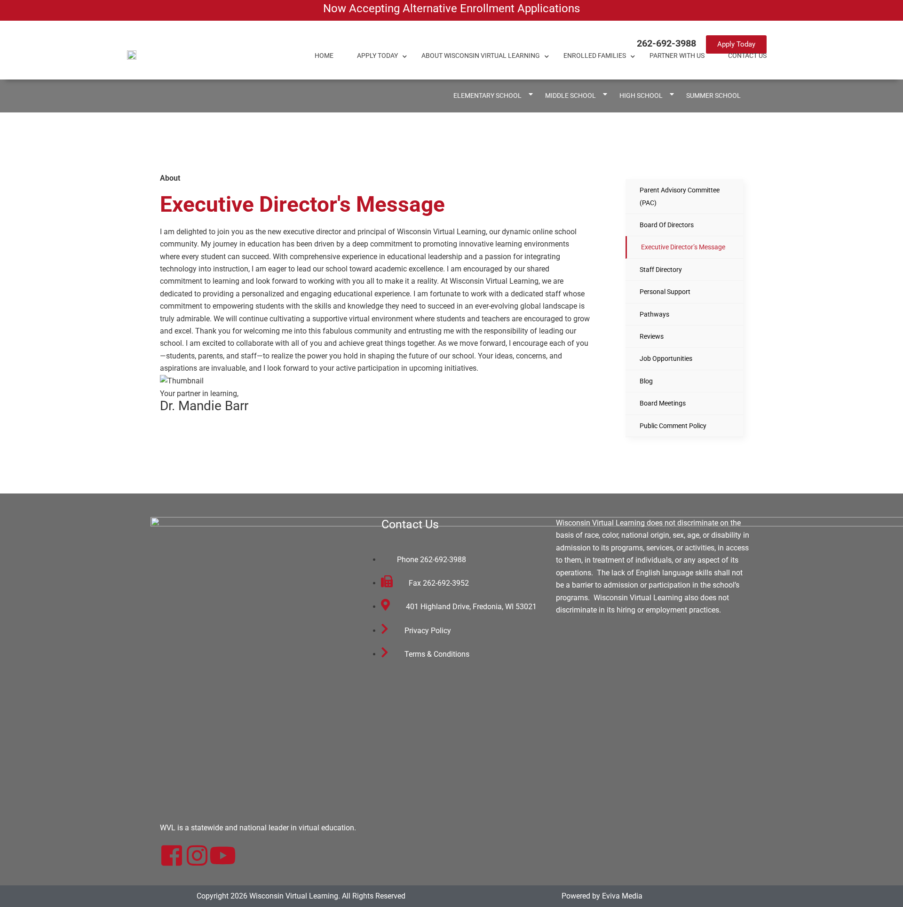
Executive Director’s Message (683, 247)
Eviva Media (622, 895)
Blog (646, 381)
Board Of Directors (667, 225)
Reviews (652, 336)
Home (324, 56)
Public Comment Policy (673, 426)
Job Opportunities (666, 358)
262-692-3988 (666, 43)
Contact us (747, 56)
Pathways (654, 314)
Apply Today (377, 56)
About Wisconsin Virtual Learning (480, 56)
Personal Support (665, 291)
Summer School (713, 96)
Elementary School (487, 96)
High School (641, 96)
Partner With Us (677, 56)
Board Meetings (663, 403)
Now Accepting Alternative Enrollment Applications (451, 8)
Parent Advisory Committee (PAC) (680, 196)
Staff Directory (661, 269)
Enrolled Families (594, 56)
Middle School (570, 96)
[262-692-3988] (624, 43)
